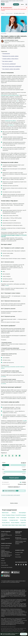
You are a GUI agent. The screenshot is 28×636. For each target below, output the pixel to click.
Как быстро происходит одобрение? (11, 66)
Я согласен (23, 634)
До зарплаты (23, 522)
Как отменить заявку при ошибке (11, 69)
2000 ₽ (6, 525)
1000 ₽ (3, 525)
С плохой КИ (17, 515)
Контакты (3, 560)
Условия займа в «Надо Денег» (10, 58)
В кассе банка (18, 556)
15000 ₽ (16, 525)
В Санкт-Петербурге (6, 515)
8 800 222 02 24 (4, 533)
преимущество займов (10, 120)
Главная (2, 13)
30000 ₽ (24, 525)
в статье (7, 285)
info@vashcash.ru (23, 606)
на (23, 420)
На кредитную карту (13, 520)
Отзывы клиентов (4, 565)
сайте (25, 420)
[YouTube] (26, 564)
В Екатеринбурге (22, 512)
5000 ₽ (9, 525)
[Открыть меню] (26, 4)
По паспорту (4, 520)
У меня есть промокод (13, 486)
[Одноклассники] (23, 564)
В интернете (17, 554)
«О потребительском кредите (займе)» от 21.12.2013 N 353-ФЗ (14, 236)
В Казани (13, 515)
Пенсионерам (23, 517)
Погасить (16, 4)
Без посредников (11, 517)
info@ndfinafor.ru (19, 619)
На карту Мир (23, 520)
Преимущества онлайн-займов (10, 56)
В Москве (14, 512)
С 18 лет (17, 517)
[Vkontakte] (16, 564)
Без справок (4, 517)
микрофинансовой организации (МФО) (10, 95)
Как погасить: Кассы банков (6, 567)
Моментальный (5, 512)
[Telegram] (18, 564)
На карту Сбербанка (15, 522)
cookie (9, 633)
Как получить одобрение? (9, 63)
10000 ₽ (13, 525)
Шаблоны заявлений (5, 547)
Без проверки (23, 515)
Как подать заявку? (7, 61)
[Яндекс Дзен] (21, 564)
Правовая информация (5, 545)
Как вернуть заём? (19, 552)
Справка (2, 558)
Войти (22, 4)
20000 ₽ (20, 525)
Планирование (6, 53)
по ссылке (3, 229)
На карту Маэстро (6, 522)
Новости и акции (9, 13)
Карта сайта (3, 562)
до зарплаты (11, 125)
